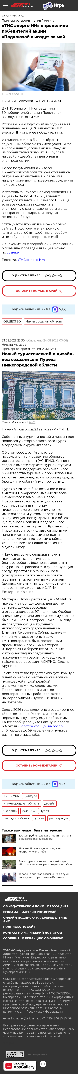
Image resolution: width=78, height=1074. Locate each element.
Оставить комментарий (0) (39, 291)
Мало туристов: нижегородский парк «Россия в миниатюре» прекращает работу (46, 863)
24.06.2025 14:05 (13, 16)
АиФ (32, 422)
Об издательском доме (23, 906)
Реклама (10, 912)
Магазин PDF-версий (39, 912)
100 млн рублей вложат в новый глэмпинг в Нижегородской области (45, 837)
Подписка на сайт (19, 927)
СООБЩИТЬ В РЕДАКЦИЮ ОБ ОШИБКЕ (33, 938)
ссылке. (13, 252)
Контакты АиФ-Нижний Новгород (32, 932)
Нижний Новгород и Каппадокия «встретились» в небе (40, 850)
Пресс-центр (57, 906)
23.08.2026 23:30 (13, 340)
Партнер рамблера (37, 1054)
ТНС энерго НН (13, 94)
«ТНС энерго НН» (31, 260)
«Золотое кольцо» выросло (40, 726)
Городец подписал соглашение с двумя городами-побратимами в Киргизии (44, 875)
